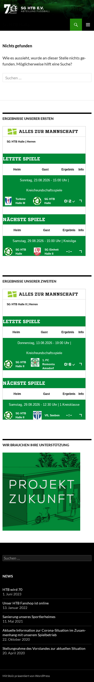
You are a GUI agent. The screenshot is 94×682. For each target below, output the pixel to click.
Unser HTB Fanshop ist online (26, 603)
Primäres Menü (88, 25)
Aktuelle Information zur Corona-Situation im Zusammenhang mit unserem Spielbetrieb (44, 632)
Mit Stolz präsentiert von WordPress (26, 676)
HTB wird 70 (12, 589)
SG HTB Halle (16, 24)
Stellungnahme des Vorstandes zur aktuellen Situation (44, 648)
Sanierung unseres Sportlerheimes (29, 617)
